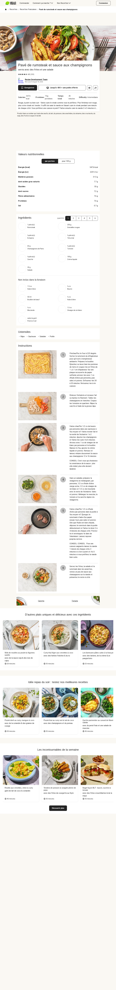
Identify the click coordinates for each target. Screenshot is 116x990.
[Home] (5, 9)
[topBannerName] (58, 19)
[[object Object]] (89, 87)
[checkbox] (19, 74)
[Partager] (95, 87)
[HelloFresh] (10, 3)
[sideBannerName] (58, 134)
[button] (68, 218)
